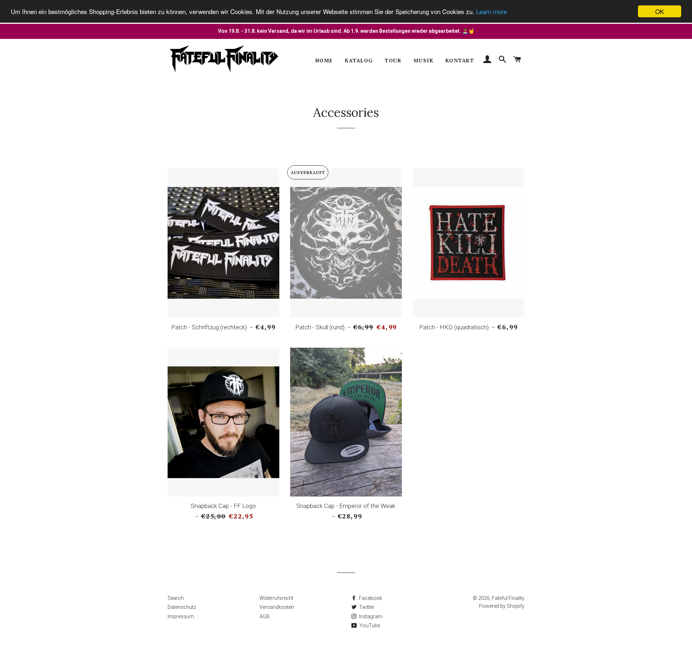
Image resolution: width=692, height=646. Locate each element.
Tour (393, 60)
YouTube (369, 625)
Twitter (366, 607)
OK (659, 11)
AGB (265, 616)
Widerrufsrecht (276, 598)
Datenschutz (182, 607)
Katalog (359, 60)
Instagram (370, 616)
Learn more (491, 11)
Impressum (181, 616)
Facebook (370, 598)
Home (324, 60)
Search (176, 598)
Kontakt (459, 60)
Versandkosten (277, 607)
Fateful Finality (508, 598)
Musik (423, 60)
